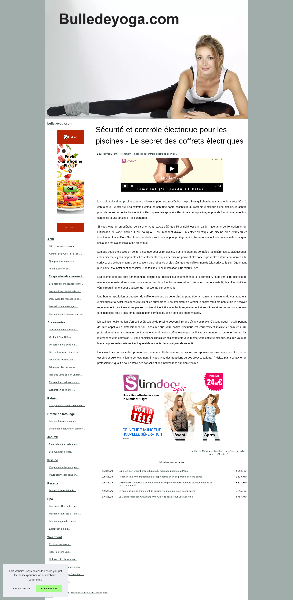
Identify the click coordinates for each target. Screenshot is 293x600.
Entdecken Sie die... (59, 528)
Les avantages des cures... (63, 521)
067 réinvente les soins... (62, 246)
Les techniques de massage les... (67, 314)
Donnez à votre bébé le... (62, 490)
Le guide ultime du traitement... (65, 567)
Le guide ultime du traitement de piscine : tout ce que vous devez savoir (157, 491)
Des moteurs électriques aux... (65, 352)
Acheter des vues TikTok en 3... (66, 253)
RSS (105, 592)
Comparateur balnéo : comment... (67, 405)
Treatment (125, 153)
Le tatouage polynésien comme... (67, 428)
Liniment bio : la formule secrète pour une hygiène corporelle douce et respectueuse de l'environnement (165, 483)
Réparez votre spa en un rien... (65, 374)
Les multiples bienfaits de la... (65, 291)
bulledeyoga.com (108, 153)
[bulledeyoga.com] (146, 59)
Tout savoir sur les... (60, 268)
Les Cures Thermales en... (63, 506)
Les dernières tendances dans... (66, 283)
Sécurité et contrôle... (60, 582)
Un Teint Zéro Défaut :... (62, 337)
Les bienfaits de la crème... (63, 421)
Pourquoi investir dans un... (63, 474)
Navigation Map (78, 592)
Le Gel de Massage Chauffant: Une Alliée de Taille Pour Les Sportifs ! (218, 453)
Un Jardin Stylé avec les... (63, 344)
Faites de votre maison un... (64, 444)
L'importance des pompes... (64, 467)
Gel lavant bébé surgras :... (63, 329)
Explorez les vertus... (60, 544)
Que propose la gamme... (62, 261)
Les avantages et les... (61, 451)
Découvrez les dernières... (63, 367)
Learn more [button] (35, 579)
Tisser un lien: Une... (60, 551)
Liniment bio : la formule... (63, 559)
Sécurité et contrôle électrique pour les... (156, 153)
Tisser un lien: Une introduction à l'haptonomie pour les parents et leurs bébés (160, 476)
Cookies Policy (94, 592)
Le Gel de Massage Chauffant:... (66, 574)
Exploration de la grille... (62, 389)
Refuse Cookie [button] (21, 588)
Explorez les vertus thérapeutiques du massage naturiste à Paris (153, 471)
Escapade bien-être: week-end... (66, 276)
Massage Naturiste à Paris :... (65, 513)
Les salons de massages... (63, 306)
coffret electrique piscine (117, 201)
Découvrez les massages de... (65, 298)
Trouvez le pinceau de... (62, 359)
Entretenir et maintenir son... (64, 382)
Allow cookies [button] (49, 588)
